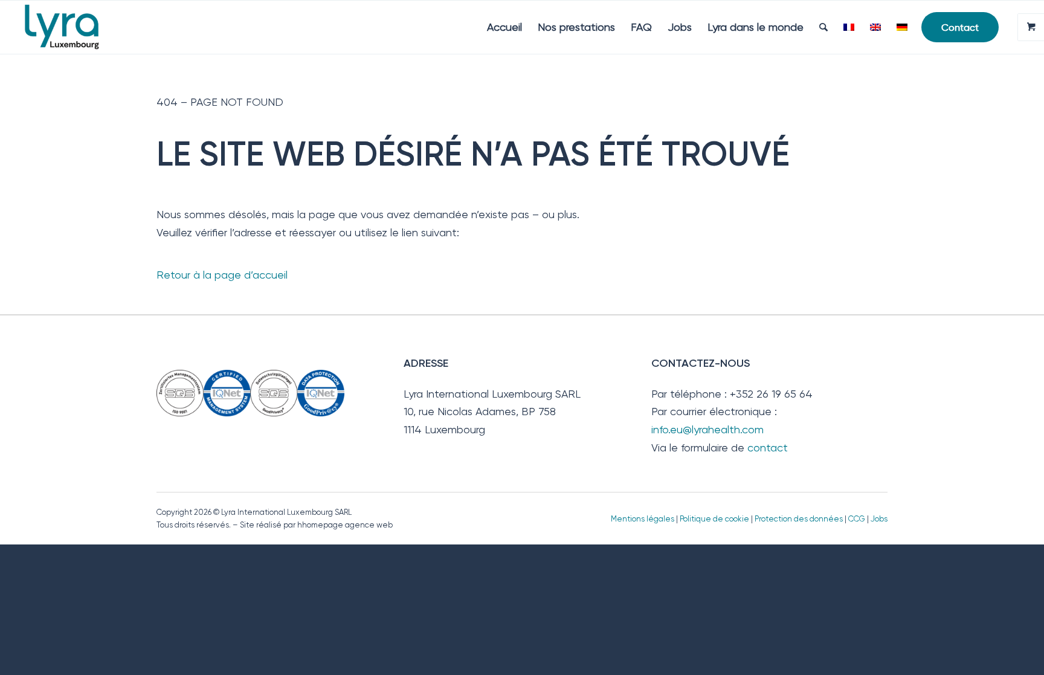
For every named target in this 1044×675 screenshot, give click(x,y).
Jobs (879, 518)
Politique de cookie (714, 518)
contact (767, 447)
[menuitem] (504, 27)
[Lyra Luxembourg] (79, 27)
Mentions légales (642, 518)
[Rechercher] (823, 27)
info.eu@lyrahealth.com (707, 429)
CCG (857, 518)
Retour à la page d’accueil (222, 274)
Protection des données (799, 518)
